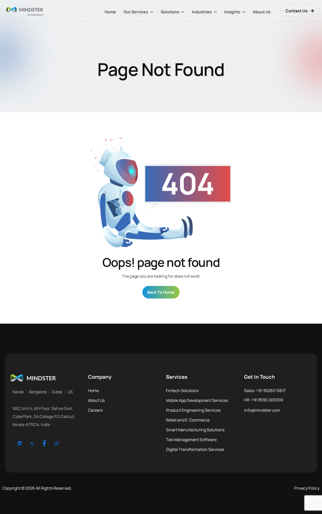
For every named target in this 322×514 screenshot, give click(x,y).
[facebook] (44, 443)
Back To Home (161, 292)
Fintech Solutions (182, 390)
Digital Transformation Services (195, 449)
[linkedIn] (19, 443)
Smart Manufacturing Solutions (195, 430)
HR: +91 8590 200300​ (263, 400)
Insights (232, 12)
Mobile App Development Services (197, 400)
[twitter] (31, 443)
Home (110, 12)
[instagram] (56, 443)
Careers (95, 410)
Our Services (136, 12)
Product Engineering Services (193, 410)
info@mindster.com (262, 410)
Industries (202, 12)
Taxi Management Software (191, 439)
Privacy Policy (306, 488)
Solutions (170, 12)
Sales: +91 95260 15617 (265, 390)
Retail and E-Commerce (188, 420)
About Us (262, 12)
